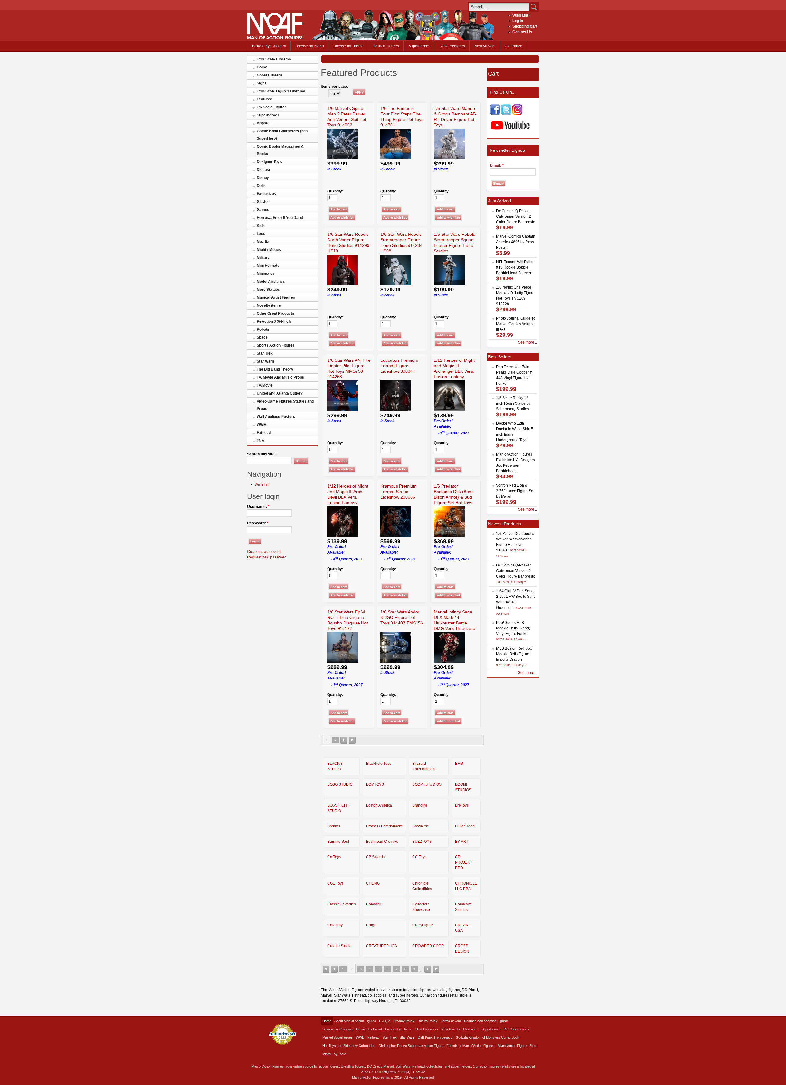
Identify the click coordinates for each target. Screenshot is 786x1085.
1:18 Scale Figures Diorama (281, 91)
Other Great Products (275, 313)
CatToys (334, 857)
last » (352, 740)
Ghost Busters (269, 75)
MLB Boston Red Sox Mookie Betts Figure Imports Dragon (514, 654)
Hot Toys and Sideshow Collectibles (348, 1046)
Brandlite (419, 805)
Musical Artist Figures (276, 297)
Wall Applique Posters (276, 416)
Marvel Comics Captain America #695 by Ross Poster (515, 242)
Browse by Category (269, 46)
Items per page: (334, 86)
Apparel (263, 123)
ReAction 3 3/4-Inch (274, 321)
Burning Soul (338, 841)
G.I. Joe (263, 202)
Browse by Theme (348, 46)
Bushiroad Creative (382, 841)
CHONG (373, 883)
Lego (261, 233)
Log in (517, 21)
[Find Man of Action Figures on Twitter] (506, 113)
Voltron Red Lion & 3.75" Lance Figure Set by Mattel (515, 491)
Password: (257, 523)
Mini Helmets (268, 265)
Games (263, 210)
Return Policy (428, 1021)
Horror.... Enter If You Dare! (280, 218)
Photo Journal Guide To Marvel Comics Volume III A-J (515, 324)
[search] (499, 7)
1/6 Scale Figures (272, 107)
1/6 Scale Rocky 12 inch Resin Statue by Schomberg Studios (513, 403)
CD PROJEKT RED (463, 862)
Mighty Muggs (269, 249)
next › (343, 740)
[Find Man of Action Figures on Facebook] (495, 113)
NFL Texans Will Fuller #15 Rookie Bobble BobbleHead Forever (515, 267)
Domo (262, 67)
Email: (497, 165)
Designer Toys (269, 162)
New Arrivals (484, 46)
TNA (260, 440)
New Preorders (452, 46)
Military (263, 257)
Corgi (370, 925)
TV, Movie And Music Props (280, 377)
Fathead (264, 432)
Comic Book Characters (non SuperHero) (282, 135)
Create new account (264, 552)
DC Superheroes (516, 1029)
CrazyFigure (422, 925)
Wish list (261, 484)
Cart (493, 74)
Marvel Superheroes (337, 1037)
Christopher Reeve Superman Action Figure (411, 1046)
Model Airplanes (271, 281)
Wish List (520, 15)
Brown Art (420, 826)
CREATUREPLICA (381, 946)
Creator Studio (339, 946)
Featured (264, 99)
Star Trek (265, 353)
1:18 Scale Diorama (274, 59)
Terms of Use (451, 1021)
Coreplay (335, 925)
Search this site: (261, 454)
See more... (527, 342)
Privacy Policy (403, 1021)
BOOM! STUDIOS (427, 784)
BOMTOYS (375, 784)
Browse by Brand (309, 46)
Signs (262, 83)
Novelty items (269, 305)
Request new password (266, 557)
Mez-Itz (263, 241)
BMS (459, 763)
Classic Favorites (341, 904)
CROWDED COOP (428, 946)
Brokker (333, 826)
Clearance (513, 46)
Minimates (266, 273)
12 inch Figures (386, 46)
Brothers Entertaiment (384, 826)
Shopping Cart (524, 26)
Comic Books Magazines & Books (280, 150)
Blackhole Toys (378, 763)
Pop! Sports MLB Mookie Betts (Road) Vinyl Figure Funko (513, 628)
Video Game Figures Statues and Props (285, 405)
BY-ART (461, 841)
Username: (258, 506)
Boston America (379, 805)
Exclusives (266, 194)
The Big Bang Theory (275, 369)
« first (326, 969)
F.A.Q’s (384, 1021)
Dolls (261, 186)
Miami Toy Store (334, 1054)
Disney (263, 178)
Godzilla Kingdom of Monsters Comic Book (487, 1037)
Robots (263, 329)
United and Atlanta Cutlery (280, 393)
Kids (261, 226)
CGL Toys (335, 883)
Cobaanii (373, 904)
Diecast (263, 170)
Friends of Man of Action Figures (470, 1046)
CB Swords (375, 857)
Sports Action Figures (276, 345)
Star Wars (265, 361)
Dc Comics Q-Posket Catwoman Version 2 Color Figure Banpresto (515, 216)
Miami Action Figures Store (517, 1046)
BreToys (462, 805)
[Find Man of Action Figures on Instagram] (517, 113)
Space (262, 337)
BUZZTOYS (422, 841)
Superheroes (419, 46)
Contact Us (522, 32)
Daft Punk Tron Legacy (435, 1037)
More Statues (268, 289)
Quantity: (335, 191)
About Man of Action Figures (355, 1021)
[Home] (274, 38)
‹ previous (334, 969)
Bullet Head (465, 826)
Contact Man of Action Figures (486, 1021)
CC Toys (419, 857)
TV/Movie (265, 385)
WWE (261, 424)
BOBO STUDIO (339, 784)
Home (326, 1021)
